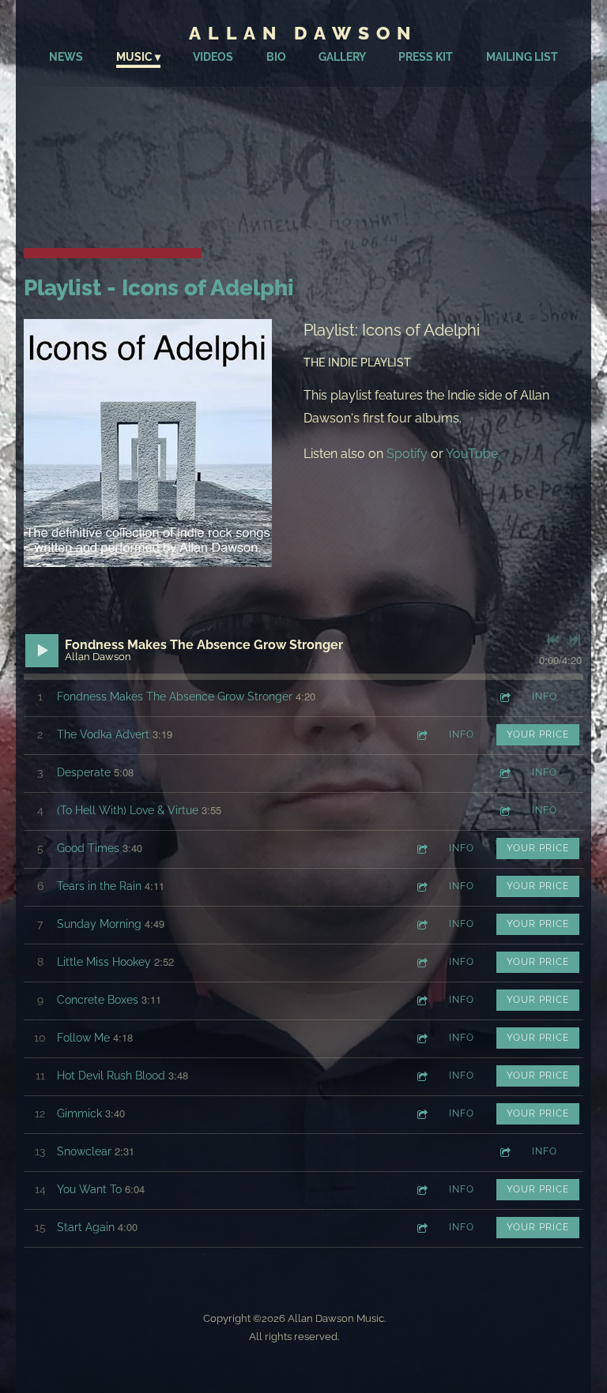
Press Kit (425, 57)
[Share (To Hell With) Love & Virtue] (504, 810)
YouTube (472, 453)
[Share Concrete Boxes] (421, 1000)
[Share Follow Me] (421, 1038)
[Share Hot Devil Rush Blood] (421, 1076)
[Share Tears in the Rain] (421, 886)
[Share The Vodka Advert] (421, 735)
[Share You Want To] (421, 1190)
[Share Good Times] (421, 848)
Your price (538, 734)
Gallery (342, 57)
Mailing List (522, 57)
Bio (276, 57)
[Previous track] (553, 640)
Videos (213, 57)
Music (134, 57)
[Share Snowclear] (504, 1152)
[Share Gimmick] (421, 1114)
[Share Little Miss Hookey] (421, 962)
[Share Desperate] (504, 773)
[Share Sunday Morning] (421, 924)
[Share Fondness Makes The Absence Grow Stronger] (504, 697)
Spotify (407, 453)
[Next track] (574, 640)
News (66, 57)
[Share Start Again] (421, 1227)
